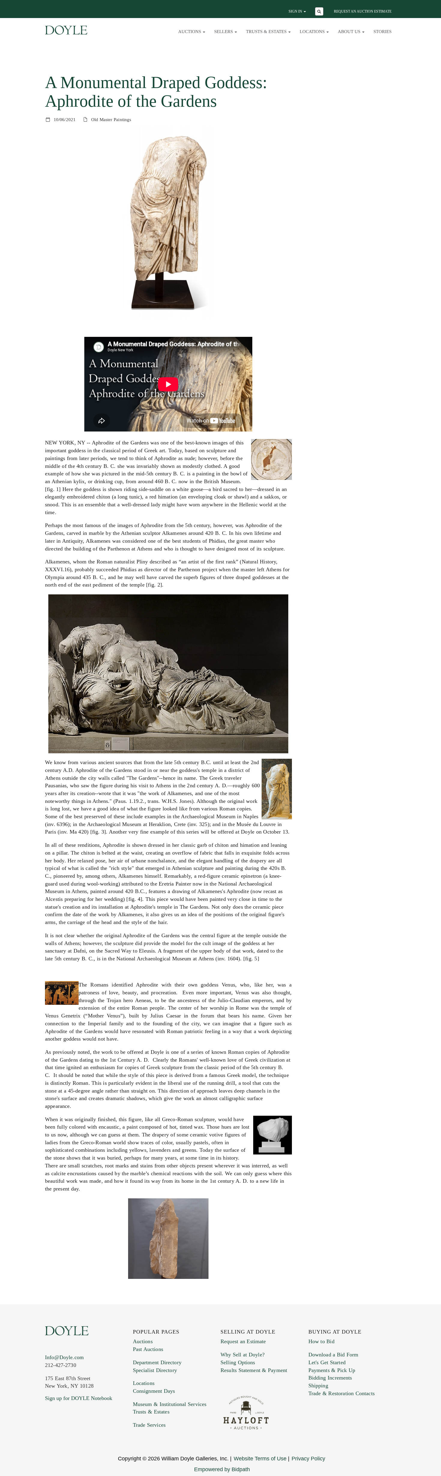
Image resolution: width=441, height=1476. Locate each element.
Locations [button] (313, 31)
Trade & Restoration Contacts (341, 1393)
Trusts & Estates (151, 1412)
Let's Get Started (327, 1362)
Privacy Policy (308, 1459)
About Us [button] (350, 31)
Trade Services (149, 1425)
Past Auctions (148, 1349)
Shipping (318, 1386)
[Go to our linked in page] (76, 1435)
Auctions (143, 1341)
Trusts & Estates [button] (267, 31)
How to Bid (321, 1341)
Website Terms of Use (260, 1459)
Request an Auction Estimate (363, 11)
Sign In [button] (296, 11)
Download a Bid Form (333, 1355)
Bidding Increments (330, 1378)
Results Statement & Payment (253, 1370)
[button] (319, 12)
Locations (143, 1383)
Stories (383, 31)
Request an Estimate (243, 1341)
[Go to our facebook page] (50, 1435)
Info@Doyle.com (64, 1357)
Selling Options (237, 1362)
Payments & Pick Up (332, 1370)
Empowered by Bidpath (222, 1469)
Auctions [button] (190, 31)
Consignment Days (154, 1391)
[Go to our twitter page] (63, 1435)
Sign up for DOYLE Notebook (78, 1398)
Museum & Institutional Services (170, 1404)
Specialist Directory (155, 1370)
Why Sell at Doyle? (242, 1355)
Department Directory (157, 1362)
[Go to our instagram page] (89, 1435)
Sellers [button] (224, 31)
